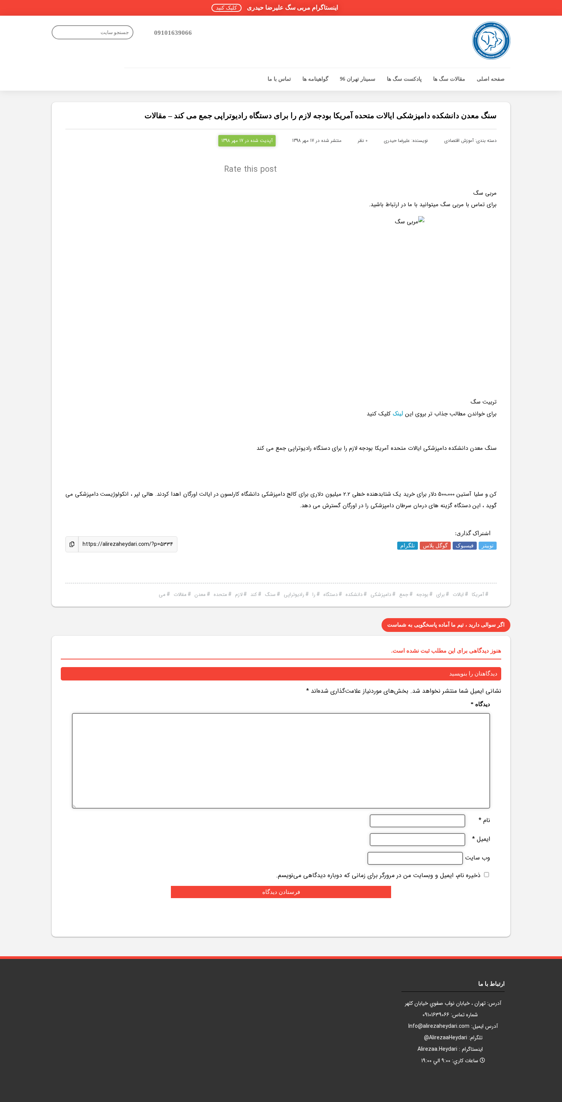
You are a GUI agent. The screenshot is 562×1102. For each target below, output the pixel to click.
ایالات (458, 595)
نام (484, 820)
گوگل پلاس (435, 546)
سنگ (270, 595)
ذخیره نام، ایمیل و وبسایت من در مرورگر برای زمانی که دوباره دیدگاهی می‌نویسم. (378, 875)
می (162, 595)
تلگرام (407, 546)
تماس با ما (279, 79)
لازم (238, 595)
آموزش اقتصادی (459, 140)
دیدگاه (480, 704)
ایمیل (481, 839)
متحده (220, 595)
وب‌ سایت (477, 858)
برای (440, 595)
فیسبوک (465, 546)
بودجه (422, 595)
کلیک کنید (226, 8)
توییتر (488, 546)
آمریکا (478, 595)
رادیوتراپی (294, 595)
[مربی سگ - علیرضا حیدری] (491, 40)
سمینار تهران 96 (357, 79)
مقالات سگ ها (449, 79)
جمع (403, 595)
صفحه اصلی (491, 79)
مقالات (180, 595)
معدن (200, 595)
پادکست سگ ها (404, 79)
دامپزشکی (380, 595)
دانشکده (354, 595)
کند (253, 595)
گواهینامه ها (315, 79)
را (313, 595)
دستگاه (330, 595)
